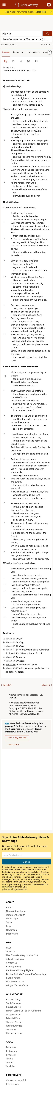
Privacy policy (13, 966)
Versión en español (16, 1080)
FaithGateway (13, 999)
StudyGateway (13, 1003)
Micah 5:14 (11, 668)
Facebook (11, 1047)
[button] (49, 5)
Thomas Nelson (14, 1022)
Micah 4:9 (10, 642)
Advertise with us (15, 959)
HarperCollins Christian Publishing (23, 1010)
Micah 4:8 (10, 638)
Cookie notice (13, 977)
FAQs (8, 947)
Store (9, 922)
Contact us (11, 962)
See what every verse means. (25, 11)
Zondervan (11, 1029)
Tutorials (10, 951)
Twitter (9, 1062)
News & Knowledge (16, 911)
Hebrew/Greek (33, 52)
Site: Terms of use (15, 981)
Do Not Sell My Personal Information (26, 974)
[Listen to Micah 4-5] (36, 61)
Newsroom (12, 929)
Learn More (13, 744)
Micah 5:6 (10, 660)
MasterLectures (14, 1033)
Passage (6, 52)
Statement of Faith (15, 914)
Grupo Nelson (13, 1014)
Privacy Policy (8, 886)
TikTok (9, 1058)
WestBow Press (14, 1025)
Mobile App (12, 918)
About (9, 907)
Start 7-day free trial (17, 737)
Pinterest (10, 1054)
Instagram (11, 1051)
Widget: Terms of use (17, 985)
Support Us (12, 933)
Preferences (12, 1083)
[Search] (47, 33)
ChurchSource (13, 1006)
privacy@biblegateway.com (14, 889)
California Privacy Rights (19, 970)
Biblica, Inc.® (15, 711)
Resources (18, 52)
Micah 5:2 (10, 657)
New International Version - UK (26, 694)
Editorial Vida (13, 1018)
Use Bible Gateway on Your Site (22, 955)
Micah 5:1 (10, 649)
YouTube (10, 1066)
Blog (8, 926)
